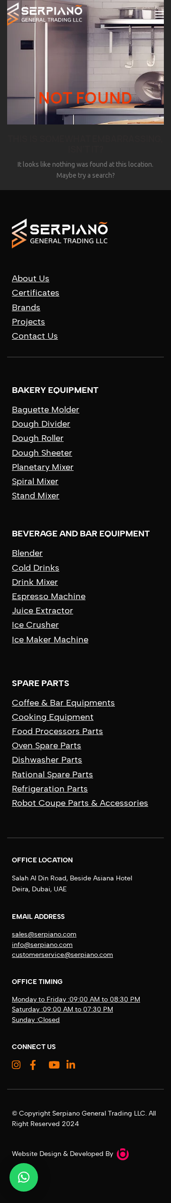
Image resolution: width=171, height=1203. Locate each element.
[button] (24, 1177)
